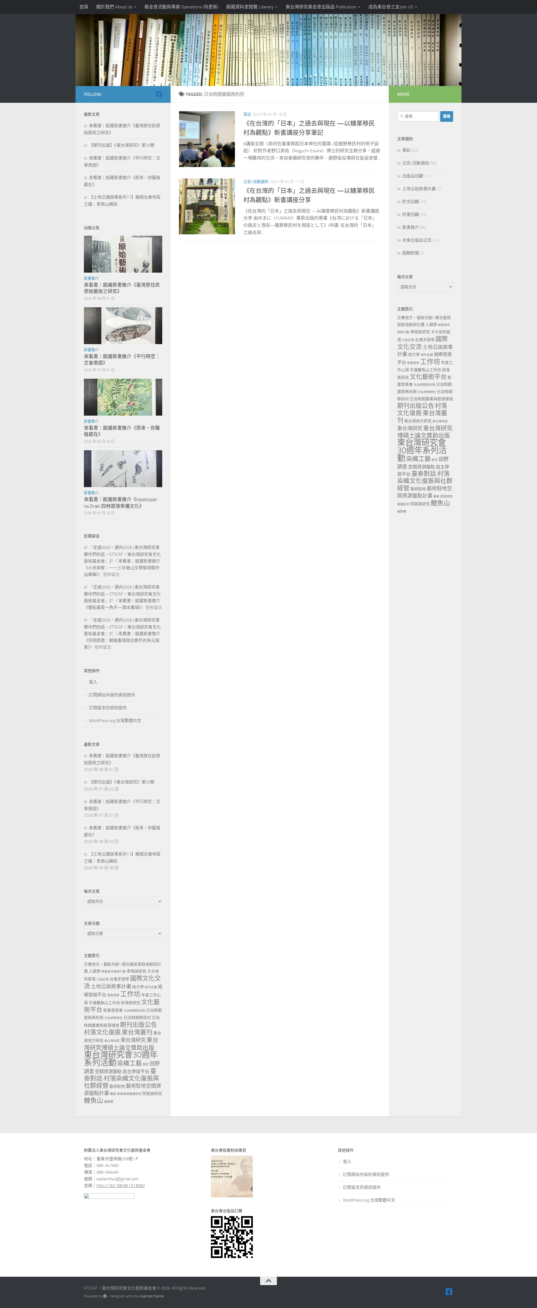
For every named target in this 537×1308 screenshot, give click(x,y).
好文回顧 (410, 201)
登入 (93, 682)
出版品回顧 (412, 175)
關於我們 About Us (114, 6)
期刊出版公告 (138, 1024)
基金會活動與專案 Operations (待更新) (181, 6)
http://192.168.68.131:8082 (120, 1185)
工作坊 (130, 994)
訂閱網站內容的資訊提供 (112, 694)
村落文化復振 (102, 1032)
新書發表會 (113, 1010)
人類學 (94, 971)
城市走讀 (151, 987)
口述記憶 (102, 979)
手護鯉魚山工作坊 (104, 1002)
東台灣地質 (112, 1041)
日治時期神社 (113, 1018)
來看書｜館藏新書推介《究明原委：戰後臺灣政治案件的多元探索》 (122, 640)
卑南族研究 (136, 971)
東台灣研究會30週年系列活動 (121, 1059)
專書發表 (113, 995)
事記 (247, 114)
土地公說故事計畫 (111, 986)
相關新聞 (410, 253)
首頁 (83, 6)
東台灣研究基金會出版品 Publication (321, 6)
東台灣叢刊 (137, 1032)
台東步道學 (119, 979)
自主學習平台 (136, 1071)
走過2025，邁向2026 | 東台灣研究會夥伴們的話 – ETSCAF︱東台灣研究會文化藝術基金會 (122, 554)
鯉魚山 (93, 1100)
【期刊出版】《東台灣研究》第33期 (121, 145)
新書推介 (91, 278)
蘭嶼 (113, 1094)
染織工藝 (129, 1063)
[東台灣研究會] (159, 94)
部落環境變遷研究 (129, 1094)
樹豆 (146, 1064)
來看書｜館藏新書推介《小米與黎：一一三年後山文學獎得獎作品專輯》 (122, 568)
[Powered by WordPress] (105, 1296)
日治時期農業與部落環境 (431, 399)
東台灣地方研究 (418, 421)
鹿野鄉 (108, 1102)
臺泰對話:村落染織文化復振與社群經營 (121, 1078)
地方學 (138, 987)
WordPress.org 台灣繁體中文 (115, 720)
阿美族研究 (152, 1093)
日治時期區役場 (134, 1010)
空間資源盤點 (108, 1071)
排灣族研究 (130, 1002)
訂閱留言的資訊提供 (108, 707)
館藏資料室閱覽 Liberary (250, 6)
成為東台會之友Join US (390, 6)
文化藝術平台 (428, 376)
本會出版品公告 (417, 240)
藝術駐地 (117, 1086)
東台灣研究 (133, 1040)
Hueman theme (152, 1296)
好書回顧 (410, 214)
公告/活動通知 (255, 181)
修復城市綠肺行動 (113, 971)
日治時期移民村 (137, 1017)
